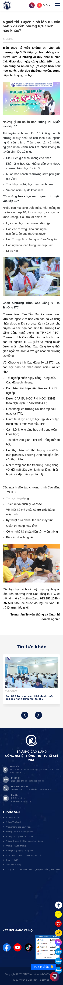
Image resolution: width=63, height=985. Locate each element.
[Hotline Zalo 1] (58, 951)
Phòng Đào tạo (12, 817)
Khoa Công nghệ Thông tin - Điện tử (23, 855)
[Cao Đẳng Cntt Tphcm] (58, 970)
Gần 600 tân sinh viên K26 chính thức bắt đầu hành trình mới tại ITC (29, 697)
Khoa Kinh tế (11, 860)
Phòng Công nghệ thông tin (19, 850)
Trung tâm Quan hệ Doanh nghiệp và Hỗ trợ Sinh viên (32, 869)
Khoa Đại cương (13, 864)
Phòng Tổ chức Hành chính (19, 831)
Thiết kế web (35, 974)
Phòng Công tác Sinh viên (18, 827)
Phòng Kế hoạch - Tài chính (19, 836)
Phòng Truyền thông (15, 846)
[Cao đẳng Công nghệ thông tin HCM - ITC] (58, 961)
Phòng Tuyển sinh (14, 822)
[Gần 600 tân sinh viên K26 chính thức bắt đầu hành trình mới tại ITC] (31, 672)
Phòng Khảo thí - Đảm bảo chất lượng (24, 841)
